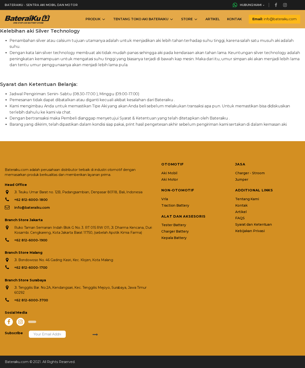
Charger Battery (175, 231)
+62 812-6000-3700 (31, 300)
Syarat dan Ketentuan (253, 225)
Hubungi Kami (251, 5)
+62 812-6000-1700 (30, 267)
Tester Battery (173, 225)
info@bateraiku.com (32, 207)
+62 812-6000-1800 (31, 200)
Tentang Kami (247, 199)
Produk (93, 19)
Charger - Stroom (249, 173)
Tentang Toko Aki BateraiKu (140, 19)
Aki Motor (169, 180)
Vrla (164, 199)
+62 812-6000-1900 (30, 240)
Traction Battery (175, 206)
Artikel (212, 19)
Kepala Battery (174, 238)
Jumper (241, 180)
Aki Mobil (169, 173)
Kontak (234, 19)
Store (187, 19)
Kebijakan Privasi (249, 231)
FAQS (240, 218)
